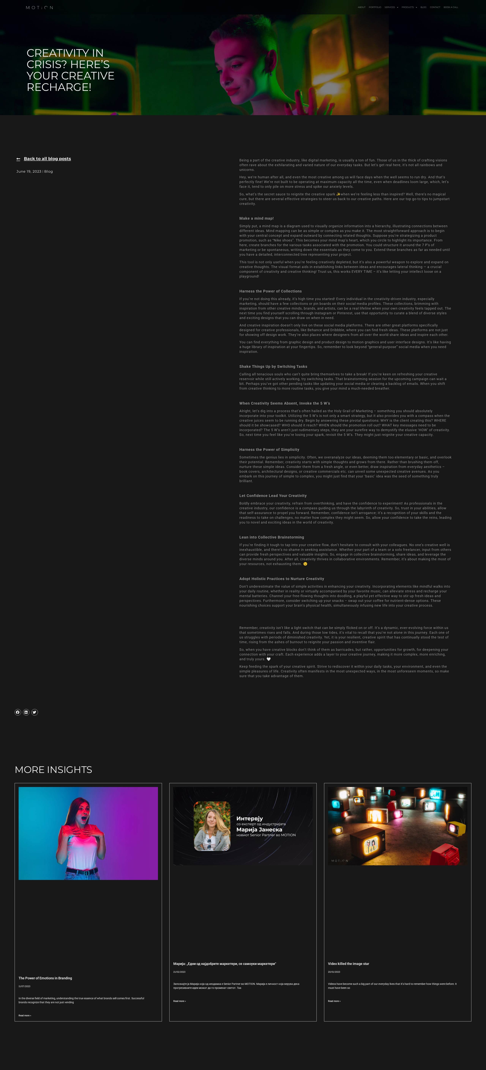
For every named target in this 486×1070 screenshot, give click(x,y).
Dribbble (337, 330)
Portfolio (375, 7)
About (361, 7)
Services (390, 7)
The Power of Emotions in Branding (45, 978)
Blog (424, 7)
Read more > (25, 1015)
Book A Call (451, 7)
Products (408, 7)
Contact (435, 7)
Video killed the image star (348, 964)
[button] (18, 712)
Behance (315, 330)
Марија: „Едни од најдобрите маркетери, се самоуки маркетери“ (224, 964)
